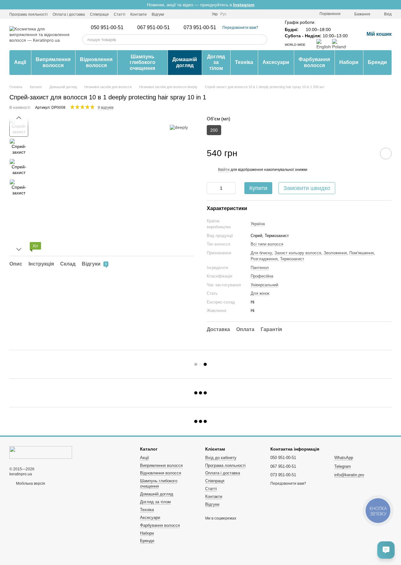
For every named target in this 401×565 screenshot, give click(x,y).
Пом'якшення (361, 253)
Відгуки (158, 14)
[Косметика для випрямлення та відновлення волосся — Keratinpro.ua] (40, 452)
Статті (119, 14)
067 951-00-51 (153, 27)
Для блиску (261, 253)
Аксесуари (276, 62)
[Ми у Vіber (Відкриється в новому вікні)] (187, 14)
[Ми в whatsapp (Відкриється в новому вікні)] (195, 14)
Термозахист (292, 258)
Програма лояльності (28, 14)
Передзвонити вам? (240, 27)
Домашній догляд (184, 62)
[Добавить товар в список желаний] (386, 153)
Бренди (377, 62)
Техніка (244, 62)
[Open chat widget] (386, 550)
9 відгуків (105, 107)
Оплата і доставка (69, 14)
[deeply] (179, 127)
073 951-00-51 (200, 27)
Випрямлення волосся (53, 62)
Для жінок (260, 293)
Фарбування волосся (314, 62)
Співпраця (99, 14)
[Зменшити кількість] (211, 188)
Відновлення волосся (96, 62)
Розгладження (264, 258)
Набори (348, 62)
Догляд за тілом (216, 62)
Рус (223, 14)
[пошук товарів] (262, 39)
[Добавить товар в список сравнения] (368, 153)
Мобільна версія (30, 483)
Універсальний (264, 284)
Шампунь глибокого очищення (142, 62)
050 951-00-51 (107, 27)
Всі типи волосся (267, 244)
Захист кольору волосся (297, 253)
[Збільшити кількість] (231, 188)
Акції (20, 62)
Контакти (138, 14)
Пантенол (260, 267)
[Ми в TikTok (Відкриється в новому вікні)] (203, 14)
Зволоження (335, 253)
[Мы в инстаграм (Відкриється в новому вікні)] (172, 14)
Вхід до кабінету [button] (221, 457)
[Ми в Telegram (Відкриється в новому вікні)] (180, 14)
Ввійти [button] (224, 169)
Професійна (262, 276)
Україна (258, 223)
